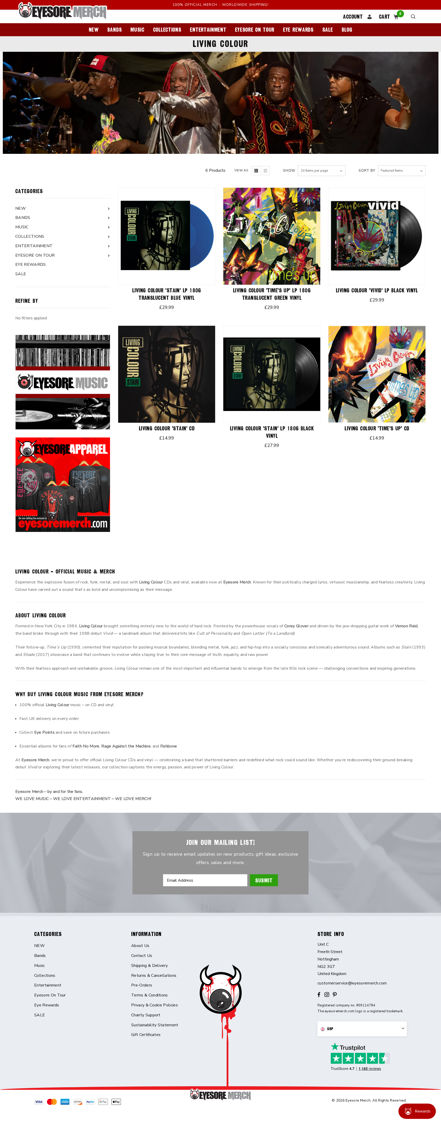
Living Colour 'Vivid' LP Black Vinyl (377, 290)
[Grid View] (256, 170)
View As (241, 170)
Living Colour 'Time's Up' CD (377, 428)
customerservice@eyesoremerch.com (352, 983)
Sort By (367, 170)
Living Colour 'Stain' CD (167, 428)
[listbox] (402, 170)
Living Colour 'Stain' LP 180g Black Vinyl (272, 432)
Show (289, 170)
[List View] (265, 170)
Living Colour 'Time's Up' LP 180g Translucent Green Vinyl (272, 294)
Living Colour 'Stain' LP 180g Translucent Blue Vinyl (166, 294)
